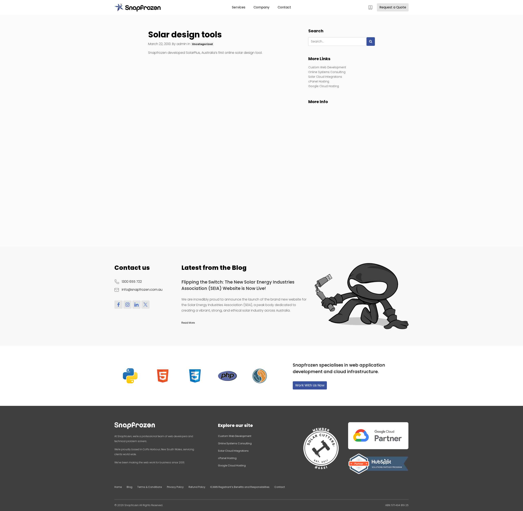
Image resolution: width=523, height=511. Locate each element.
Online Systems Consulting (326, 72)
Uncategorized (202, 44)
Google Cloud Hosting (323, 86)
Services (238, 7)
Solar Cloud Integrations (325, 77)
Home (118, 487)
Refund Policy (197, 487)
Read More (188, 322)
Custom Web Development (327, 67)
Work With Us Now (309, 385)
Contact (284, 7)
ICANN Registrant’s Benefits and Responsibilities (239, 487)
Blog (129, 487)
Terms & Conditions (149, 487)
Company (261, 7)
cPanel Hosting (318, 81)
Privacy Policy (175, 487)
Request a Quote (392, 7)
